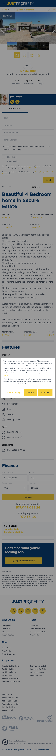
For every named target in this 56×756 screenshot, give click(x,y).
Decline (30, 392)
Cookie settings (14, 392)
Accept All (45, 392)
